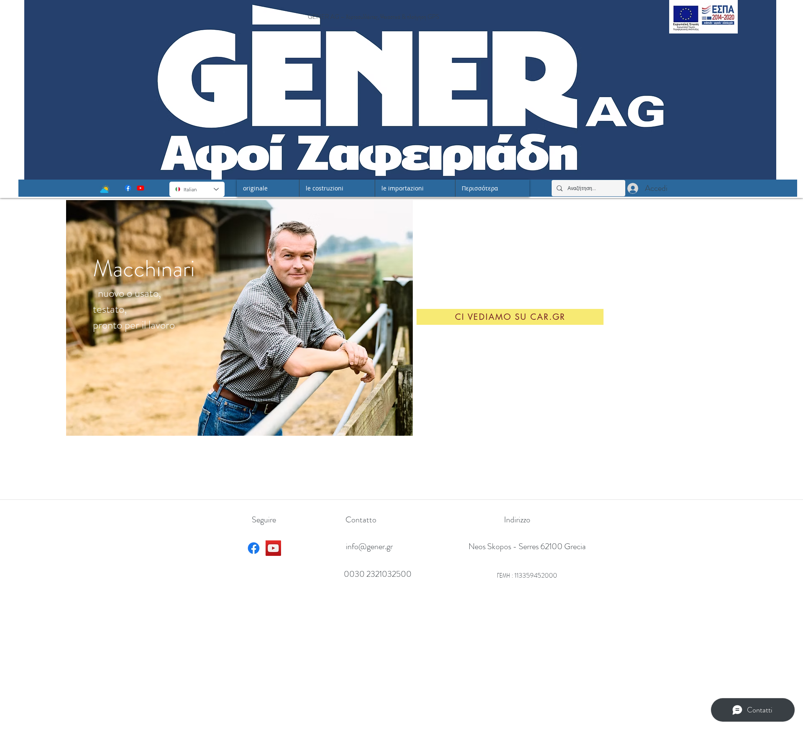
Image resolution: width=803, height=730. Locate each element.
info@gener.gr (369, 546)
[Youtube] (140, 188)
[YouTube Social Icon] (273, 548)
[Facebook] (128, 188)
